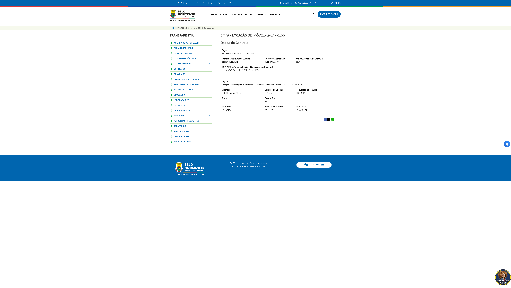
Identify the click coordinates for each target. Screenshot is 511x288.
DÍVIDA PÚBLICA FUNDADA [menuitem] (186, 79)
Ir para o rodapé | (216, 3)
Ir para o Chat (227, 3)
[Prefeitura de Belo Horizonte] (182, 13)
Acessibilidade (288, 3)
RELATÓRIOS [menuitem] (180, 126)
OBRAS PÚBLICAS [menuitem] (182, 110)
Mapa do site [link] (259, 166)
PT (336, 3)
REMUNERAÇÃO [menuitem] (181, 131)
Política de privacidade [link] (242, 166)
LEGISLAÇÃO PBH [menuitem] (182, 100)
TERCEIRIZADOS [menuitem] (181, 136)
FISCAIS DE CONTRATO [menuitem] (184, 90)
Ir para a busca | (203, 3)
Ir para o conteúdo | (177, 3)
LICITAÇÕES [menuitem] (179, 105)
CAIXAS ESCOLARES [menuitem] (183, 48)
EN (332, 3)
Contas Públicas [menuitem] (181, 64)
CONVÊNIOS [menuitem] (177, 75)
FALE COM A (316, 165)
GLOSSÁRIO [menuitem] (179, 95)
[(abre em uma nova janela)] (328, 120)
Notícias (223, 15)
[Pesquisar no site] (314, 14)
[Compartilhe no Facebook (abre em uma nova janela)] (325, 120)
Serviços (261, 15)
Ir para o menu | (191, 3)
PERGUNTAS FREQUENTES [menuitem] (186, 121)
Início (214, 15)
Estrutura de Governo (241, 15)
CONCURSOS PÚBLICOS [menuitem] (185, 58)
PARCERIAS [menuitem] (177, 116)
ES (339, 3)
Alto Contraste (303, 3)
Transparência (276, 15)
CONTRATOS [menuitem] (180, 69)
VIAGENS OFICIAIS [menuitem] (182, 142)
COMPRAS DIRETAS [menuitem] (183, 53)
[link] (314, 165)
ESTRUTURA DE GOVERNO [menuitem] (186, 84)
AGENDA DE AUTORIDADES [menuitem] (187, 43)
